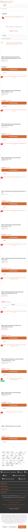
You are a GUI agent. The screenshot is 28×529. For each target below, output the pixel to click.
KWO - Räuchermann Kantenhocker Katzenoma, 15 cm (11, 225)
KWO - (4, 452)
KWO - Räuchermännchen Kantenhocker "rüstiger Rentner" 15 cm (12, 359)
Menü (5, 5)
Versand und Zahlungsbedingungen (10, 504)
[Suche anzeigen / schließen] (15, 5)
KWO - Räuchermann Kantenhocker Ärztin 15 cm (13, 192)
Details (13, 304)
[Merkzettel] (19, 5)
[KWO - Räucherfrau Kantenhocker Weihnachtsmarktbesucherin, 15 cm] (14, 48)
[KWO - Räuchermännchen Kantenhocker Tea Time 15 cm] (14, 249)
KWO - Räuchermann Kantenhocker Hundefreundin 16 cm (11, 124)
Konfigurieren (22, 527)
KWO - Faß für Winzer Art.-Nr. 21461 (11, 426)
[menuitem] (3, 5)
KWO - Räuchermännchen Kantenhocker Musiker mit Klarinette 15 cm (12, 292)
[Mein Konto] (22, 5)
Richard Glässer (10, 464)
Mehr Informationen (19, 522)
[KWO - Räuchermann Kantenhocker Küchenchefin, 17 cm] (14, 82)
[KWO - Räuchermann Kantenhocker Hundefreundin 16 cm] (14, 115)
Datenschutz (9, 507)
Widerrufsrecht (21, 504)
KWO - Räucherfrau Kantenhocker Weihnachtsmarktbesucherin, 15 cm (11, 57)
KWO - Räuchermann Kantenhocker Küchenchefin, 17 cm (11, 91)
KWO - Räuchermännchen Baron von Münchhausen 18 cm (11, 326)
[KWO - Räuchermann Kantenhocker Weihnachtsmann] (14, 384)
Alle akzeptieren (13, 527)
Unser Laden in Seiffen (18, 500)
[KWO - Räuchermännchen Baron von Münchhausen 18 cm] (14, 317)
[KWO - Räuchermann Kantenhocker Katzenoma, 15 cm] (14, 216)
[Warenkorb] (25, 5)
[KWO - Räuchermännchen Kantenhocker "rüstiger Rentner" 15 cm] (14, 350)
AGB (14, 507)
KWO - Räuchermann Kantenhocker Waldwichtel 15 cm (11, 158)
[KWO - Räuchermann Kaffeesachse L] (14, 20)
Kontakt (17, 502)
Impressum (19, 507)
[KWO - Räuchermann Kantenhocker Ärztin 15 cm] (14, 182)
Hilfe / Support (11, 502)
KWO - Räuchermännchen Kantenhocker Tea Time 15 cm (13, 259)
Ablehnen (5, 527)
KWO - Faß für (13, 460)
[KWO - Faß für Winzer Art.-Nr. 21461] (14, 417)
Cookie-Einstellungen (8, 500)
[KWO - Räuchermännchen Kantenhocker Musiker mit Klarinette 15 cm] (14, 283)
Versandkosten (22, 495)
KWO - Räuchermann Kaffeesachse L (14, 26)
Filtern (4, 35)
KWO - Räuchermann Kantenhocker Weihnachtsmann (11, 393)
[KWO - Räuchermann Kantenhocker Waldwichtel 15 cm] (14, 149)
